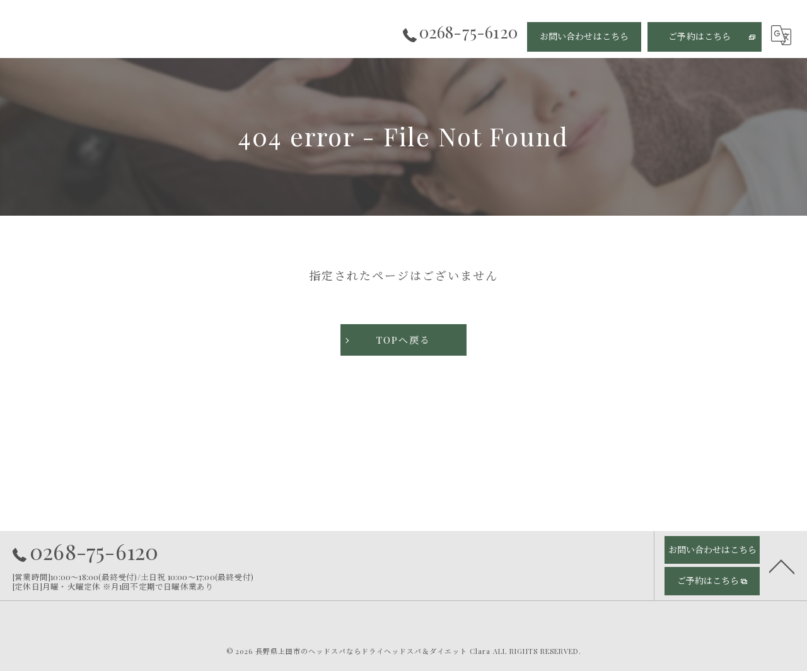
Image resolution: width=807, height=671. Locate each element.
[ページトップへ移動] (781, 565)
